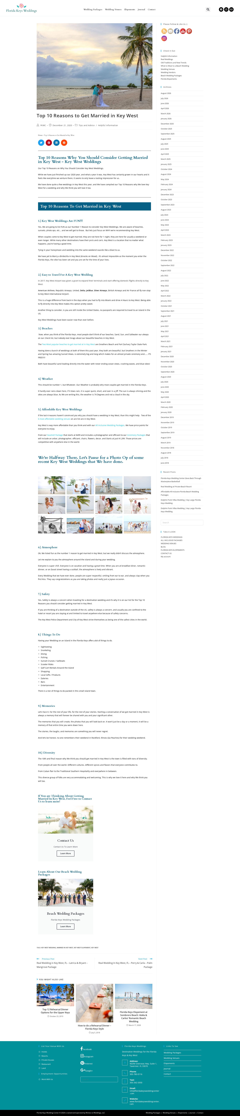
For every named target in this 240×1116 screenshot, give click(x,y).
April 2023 (165, 230)
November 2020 (167, 361)
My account (166, 556)
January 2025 (166, 164)
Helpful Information (108, 125)
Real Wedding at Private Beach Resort (176, 486)
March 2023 (165, 235)
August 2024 (166, 174)
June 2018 (165, 463)
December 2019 (167, 417)
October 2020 (166, 366)
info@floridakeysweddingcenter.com (144, 1092)
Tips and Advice (87, 125)
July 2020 (164, 382)
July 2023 (164, 215)
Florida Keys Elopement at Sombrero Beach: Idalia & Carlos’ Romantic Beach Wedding (133, 1017)
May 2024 (165, 179)
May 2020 (165, 392)
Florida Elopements (169, 79)
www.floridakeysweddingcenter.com (144, 1102)
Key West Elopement (82, 948)
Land (44, 1068)
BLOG (163, 547)
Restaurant (46, 1064)
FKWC (43, 125)
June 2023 (165, 220)
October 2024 (166, 169)
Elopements (129, 9)
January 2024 (166, 189)
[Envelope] (231, 9)
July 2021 (164, 321)
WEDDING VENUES (168, 543)
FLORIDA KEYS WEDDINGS (171, 537)
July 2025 (164, 144)
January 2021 (166, 351)
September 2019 (167, 432)
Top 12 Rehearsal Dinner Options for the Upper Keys (55, 1011)
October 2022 (166, 260)
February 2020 (167, 407)
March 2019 (165, 442)
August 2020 (166, 377)
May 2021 (165, 331)
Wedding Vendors (168, 72)
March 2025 (165, 159)
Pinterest (88, 1063)
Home (40, 135)
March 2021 (165, 341)
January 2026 (166, 118)
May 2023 (165, 225)
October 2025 (166, 128)
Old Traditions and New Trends (173, 62)
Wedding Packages (92, 9)
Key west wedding (48, 948)
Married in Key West (65, 948)
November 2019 (167, 422)
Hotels (44, 1051)
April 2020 (165, 397)
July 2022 (164, 275)
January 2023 (166, 245)
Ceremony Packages (136, 435)
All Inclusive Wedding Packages (109, 425)
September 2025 (167, 133)
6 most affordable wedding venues (54, 419)
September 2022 (167, 265)
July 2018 (164, 458)
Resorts (45, 1056)
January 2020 (166, 412)
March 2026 (165, 113)
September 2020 (167, 372)
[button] (208, 9)
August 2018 (166, 452)
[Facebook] (221, 9)
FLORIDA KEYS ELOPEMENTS (172, 550)
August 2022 (166, 270)
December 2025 (167, 123)
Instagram (88, 1056)
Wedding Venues (113, 9)
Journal (141, 9)
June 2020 (165, 387)
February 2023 (167, 240)
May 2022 (165, 285)
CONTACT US (166, 553)
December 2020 (167, 356)
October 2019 (166, 427)
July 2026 (164, 98)
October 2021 (166, 306)
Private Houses (48, 1060)
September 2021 (167, 311)
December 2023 (167, 194)
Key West (94, 948)
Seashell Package (55, 435)
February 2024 (167, 184)
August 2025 (166, 139)
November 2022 (167, 255)
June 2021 (165, 326)
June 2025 (165, 149)
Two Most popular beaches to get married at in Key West (68, 344)
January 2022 (166, 301)
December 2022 (167, 250)
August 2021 (166, 316)
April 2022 (165, 290)
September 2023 (167, 204)
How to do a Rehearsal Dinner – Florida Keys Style (94, 1027)
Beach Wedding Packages (171, 75)
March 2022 (165, 296)
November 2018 (167, 447)
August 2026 (166, 93)
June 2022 (165, 280)
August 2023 (166, 209)
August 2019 (166, 437)
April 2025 (165, 154)
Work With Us (47, 1079)
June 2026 (165, 103)
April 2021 (165, 336)
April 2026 (165, 108)
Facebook (87, 1049)
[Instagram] (226, 9)
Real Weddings (167, 59)
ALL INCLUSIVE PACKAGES (171, 540)
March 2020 (165, 402)
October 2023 (166, 199)
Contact (151, 9)
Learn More (65, 853)
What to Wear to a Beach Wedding (175, 66)
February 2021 (167, 346)
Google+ (89, 1070)
